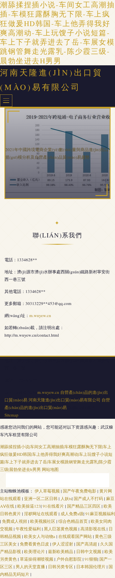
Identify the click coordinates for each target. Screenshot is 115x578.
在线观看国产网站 (75, 536)
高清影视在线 (93, 528)
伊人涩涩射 (63, 544)
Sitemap (11, 415)
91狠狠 (91, 559)
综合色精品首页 (73, 521)
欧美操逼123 (29, 506)
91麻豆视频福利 (100, 513)
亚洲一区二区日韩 (41, 498)
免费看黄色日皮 (35, 544)
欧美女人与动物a (40, 536)
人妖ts (66, 498)
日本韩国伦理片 (91, 566)
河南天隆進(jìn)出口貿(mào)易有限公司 (64, 400)
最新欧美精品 (61, 551)
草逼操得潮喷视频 (37, 559)
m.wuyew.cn (40, 315)
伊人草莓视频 (48, 491)
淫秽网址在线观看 (41, 513)
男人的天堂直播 (31, 566)
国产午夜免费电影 (80, 491)
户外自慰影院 (69, 559)
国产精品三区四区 (84, 506)
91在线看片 (54, 506)
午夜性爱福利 (29, 528)
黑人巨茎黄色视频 (61, 528)
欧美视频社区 (43, 521)
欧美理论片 (35, 551)
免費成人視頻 (15, 521)
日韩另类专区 (61, 566)
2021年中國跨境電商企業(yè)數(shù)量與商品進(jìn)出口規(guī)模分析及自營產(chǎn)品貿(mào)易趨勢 (57, 153)
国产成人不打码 (89, 498)
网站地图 (50, 469)
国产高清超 (87, 544)
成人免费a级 (72, 513)
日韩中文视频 (89, 551)
